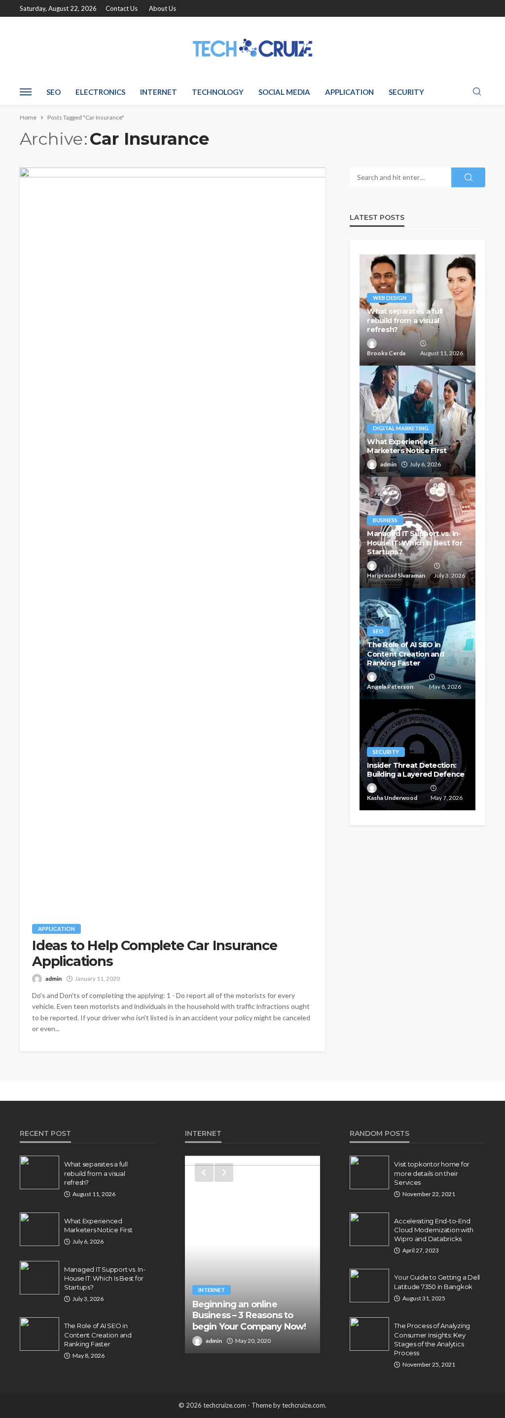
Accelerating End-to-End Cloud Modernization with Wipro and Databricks (433, 1230)
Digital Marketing (401, 428)
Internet (158, 91)
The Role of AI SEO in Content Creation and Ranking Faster (405, 653)
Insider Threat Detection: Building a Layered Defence (415, 770)
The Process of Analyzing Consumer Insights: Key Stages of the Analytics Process (432, 1339)
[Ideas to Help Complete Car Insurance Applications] (172, 538)
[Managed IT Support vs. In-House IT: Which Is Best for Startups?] (39, 1277)
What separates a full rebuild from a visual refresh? (404, 320)
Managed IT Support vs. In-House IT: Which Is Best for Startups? (415, 542)
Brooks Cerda (386, 353)
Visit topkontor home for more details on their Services (431, 1173)
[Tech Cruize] (252, 48)
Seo (53, 91)
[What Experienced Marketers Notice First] (417, 421)
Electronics (100, 91)
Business (385, 520)
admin (53, 978)
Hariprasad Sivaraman (396, 575)
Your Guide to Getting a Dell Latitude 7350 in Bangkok (437, 1281)
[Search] (477, 92)
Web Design (389, 297)
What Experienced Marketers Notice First (406, 446)
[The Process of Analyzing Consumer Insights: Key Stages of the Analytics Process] (369, 1334)
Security (406, 91)
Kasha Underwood (392, 797)
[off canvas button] (26, 92)
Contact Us (122, 8)
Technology (218, 91)
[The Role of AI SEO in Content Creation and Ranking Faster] (39, 1334)
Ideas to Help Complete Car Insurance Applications (154, 953)
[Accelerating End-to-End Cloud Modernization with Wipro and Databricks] (369, 1229)
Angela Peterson (390, 686)
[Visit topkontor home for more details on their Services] (369, 1172)
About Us (162, 8)
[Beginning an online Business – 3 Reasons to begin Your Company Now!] (253, 1254)
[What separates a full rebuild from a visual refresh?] (39, 1172)
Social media (284, 91)
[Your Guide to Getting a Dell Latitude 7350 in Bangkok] (369, 1285)
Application (349, 91)
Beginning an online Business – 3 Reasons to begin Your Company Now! (249, 1315)
